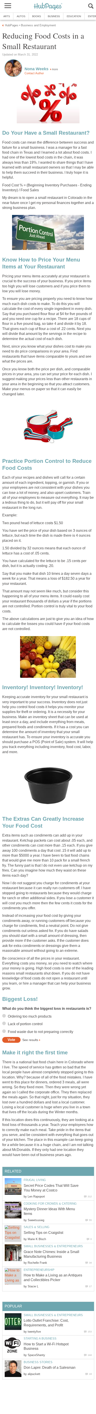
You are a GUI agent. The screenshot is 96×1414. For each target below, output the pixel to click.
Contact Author (34, 73)
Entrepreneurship (39, 1270)
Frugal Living (35, 1180)
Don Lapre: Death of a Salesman (49, 1367)
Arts (6, 16)
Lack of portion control (25, 1024)
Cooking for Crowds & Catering (50, 1203)
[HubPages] (48, 6)
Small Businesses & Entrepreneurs (53, 1246)
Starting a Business (40, 1338)
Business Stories (38, 1362)
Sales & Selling (36, 1227)
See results (30, 1040)
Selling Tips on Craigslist (43, 1233)
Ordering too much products (30, 1016)
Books (36, 16)
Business (54, 16)
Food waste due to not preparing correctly (40, 1032)
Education (74, 16)
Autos (21, 16)
